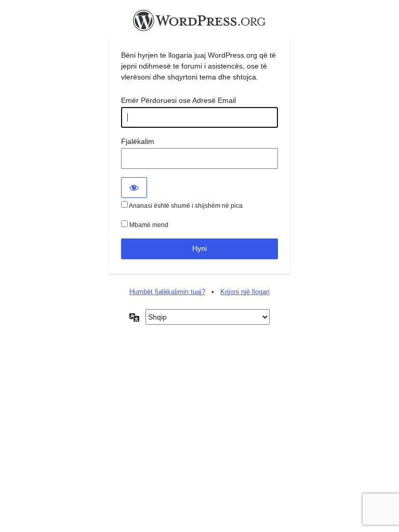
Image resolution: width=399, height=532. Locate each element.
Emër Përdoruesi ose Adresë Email (178, 100)
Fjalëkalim (137, 141)
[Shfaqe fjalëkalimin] (134, 187)
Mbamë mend (148, 225)
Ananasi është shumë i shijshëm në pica (185, 205)
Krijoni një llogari (245, 292)
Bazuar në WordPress (199, 23)
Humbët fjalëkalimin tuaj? (167, 292)
